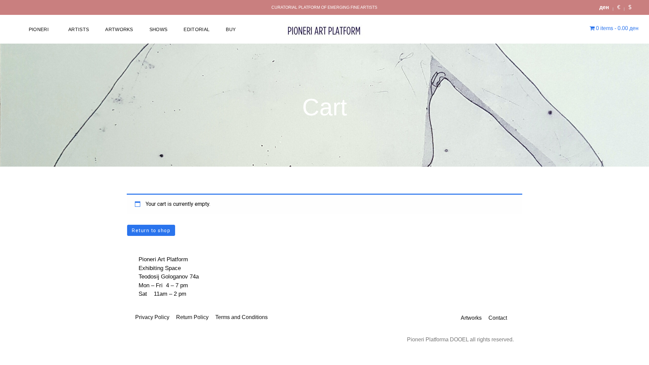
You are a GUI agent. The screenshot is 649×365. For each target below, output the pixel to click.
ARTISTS (78, 29)
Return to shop (151, 230)
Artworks (471, 318)
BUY (231, 29)
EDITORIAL (197, 29)
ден (604, 7)
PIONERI (39, 29)
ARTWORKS (119, 29)
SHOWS (158, 29)
